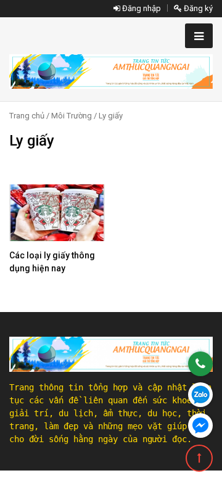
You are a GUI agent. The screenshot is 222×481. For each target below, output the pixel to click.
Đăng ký (197, 8)
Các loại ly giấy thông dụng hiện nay (52, 261)
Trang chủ (26, 115)
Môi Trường (71, 115)
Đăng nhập (140, 8)
